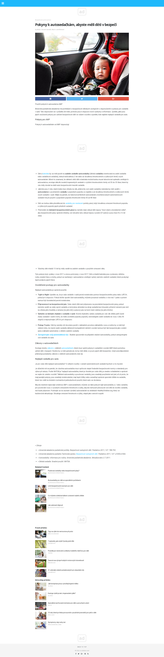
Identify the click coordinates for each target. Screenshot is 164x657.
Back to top (82, 647)
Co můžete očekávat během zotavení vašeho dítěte (66, 496)
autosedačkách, (68, 348)
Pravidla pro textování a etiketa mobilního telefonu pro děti (68, 551)
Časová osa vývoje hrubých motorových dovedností (66, 560)
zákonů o (51, 348)
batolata (46, 174)
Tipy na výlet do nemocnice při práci (60, 531)
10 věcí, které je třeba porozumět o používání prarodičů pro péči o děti (72, 612)
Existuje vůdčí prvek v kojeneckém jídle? (62, 593)
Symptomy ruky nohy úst (56, 622)
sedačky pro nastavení (74, 203)
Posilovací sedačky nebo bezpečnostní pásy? (63, 471)
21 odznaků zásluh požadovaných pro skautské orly (66, 570)
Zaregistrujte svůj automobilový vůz (53, 335)
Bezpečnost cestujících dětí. (87, 454)
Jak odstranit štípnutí (55, 505)
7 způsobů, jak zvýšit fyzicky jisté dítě (61, 541)
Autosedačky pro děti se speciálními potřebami (64, 480)
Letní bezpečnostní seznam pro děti (60, 486)
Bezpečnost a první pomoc (43, 20)
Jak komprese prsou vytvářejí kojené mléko (63, 584)
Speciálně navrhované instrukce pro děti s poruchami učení (68, 603)
